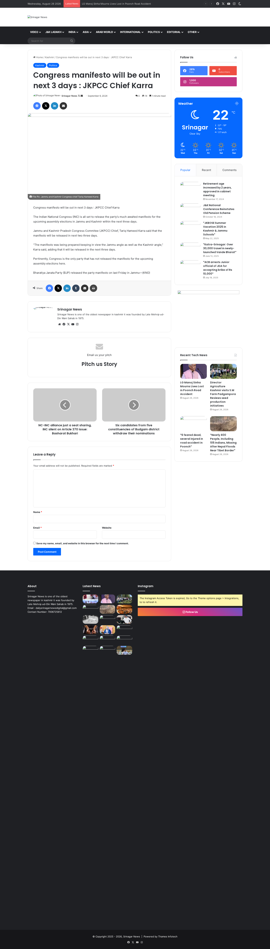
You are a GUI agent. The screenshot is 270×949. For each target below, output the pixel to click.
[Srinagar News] (37, 17)
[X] (45, 106)
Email (37, 527)
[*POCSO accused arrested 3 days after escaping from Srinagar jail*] (90, 629)
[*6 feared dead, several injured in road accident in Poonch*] (193, 423)
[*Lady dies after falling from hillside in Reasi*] (124, 640)
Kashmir (49, 57)
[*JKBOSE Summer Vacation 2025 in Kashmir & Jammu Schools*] (190, 228)
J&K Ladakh (53, 31)
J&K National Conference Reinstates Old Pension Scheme (218, 209)
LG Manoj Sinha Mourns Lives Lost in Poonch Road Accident (192, 388)
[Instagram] (77, 324)
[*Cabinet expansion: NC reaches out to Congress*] (124, 619)
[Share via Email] (63, 106)
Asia (86, 31)
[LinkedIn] (54, 106)
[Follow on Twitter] (79, 95)
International (130, 31)
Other (192, 31)
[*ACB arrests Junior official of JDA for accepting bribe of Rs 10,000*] (190, 267)
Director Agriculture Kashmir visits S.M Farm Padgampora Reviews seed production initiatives (223, 394)
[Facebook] (37, 106)
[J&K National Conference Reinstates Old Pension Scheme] (190, 210)
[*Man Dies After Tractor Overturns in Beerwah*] (90, 619)
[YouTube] (73, 324)
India (72, 31)
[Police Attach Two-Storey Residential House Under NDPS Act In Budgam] (107, 619)
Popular (185, 170)
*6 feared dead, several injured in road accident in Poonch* (191, 440)
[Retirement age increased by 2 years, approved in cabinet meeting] (190, 189)
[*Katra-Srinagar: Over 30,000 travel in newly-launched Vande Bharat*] (190, 249)
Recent (206, 170)
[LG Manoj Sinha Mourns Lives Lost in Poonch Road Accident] (193, 371)
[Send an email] (82, 95)
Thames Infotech (167, 936)
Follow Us (191, 611)
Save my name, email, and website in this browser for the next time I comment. (82, 543)
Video (34, 31)
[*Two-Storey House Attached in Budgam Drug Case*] (90, 640)
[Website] (59, 324)
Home (39, 57)
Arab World (104, 31)
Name (37, 512)
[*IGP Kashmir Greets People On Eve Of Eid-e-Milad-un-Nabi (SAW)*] (107, 640)
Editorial (174, 31)
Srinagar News (69, 95)
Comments (229, 170)
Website (106, 527)
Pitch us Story (99, 364)
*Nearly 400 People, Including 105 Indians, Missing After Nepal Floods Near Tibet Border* (223, 442)
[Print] (93, 288)
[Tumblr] (76, 288)
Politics (154, 31)
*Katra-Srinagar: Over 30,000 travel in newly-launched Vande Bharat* (219, 248)
